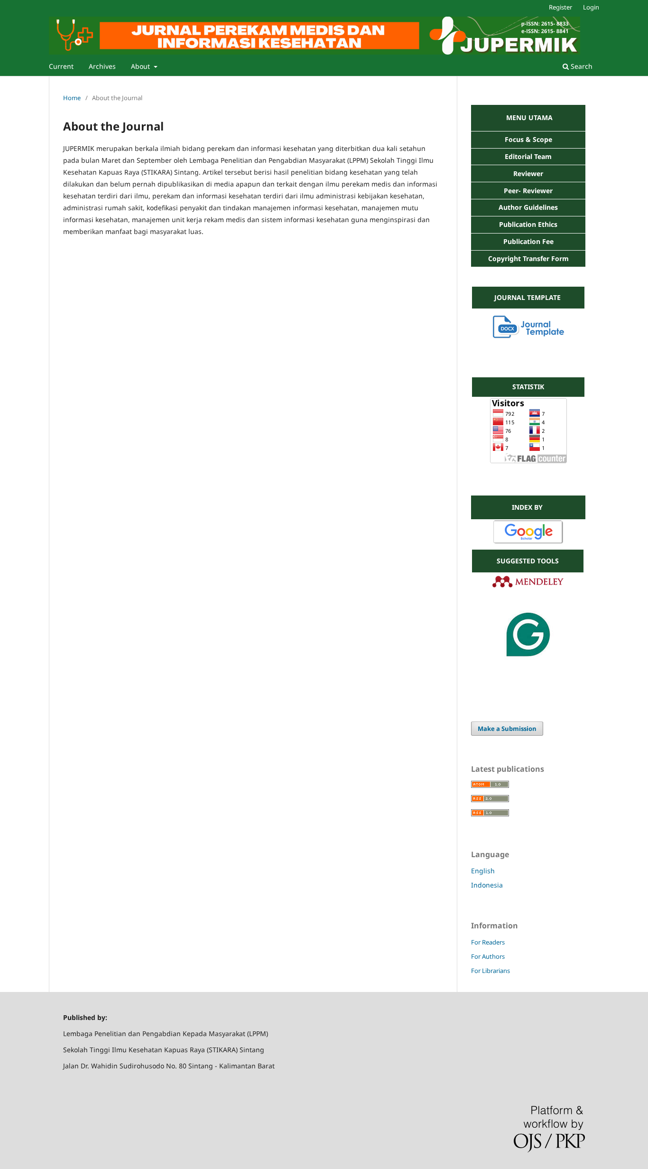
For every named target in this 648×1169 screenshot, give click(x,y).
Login (591, 7)
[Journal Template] (528, 335)
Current (61, 66)
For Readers (488, 942)
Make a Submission (507, 728)
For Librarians (490, 970)
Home (72, 98)
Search (580, 66)
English (483, 870)
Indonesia (487, 884)
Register (560, 7)
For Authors (488, 956)
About (141, 66)
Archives (102, 66)
